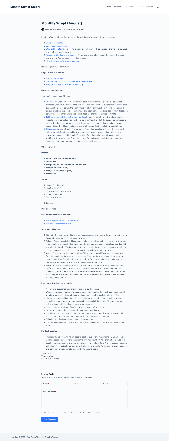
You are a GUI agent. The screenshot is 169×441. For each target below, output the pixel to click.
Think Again (51, 129)
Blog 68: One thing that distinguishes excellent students (70, 81)
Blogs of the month (54, 43)
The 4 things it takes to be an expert (62, 220)
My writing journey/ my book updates (62, 61)
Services (117, 7)
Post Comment (50, 419)
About (141, 7)
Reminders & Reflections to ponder (61, 55)
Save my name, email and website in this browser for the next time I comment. (72, 413)
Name (46, 384)
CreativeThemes (51, 437)
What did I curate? (54, 49)
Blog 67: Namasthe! (54, 78)
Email (75, 384)
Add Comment (49, 392)
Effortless (50, 102)
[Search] (158, 7)
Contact (149, 7)
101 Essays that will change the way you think (66, 117)
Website (105, 384)
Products (129, 7)
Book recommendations (56, 46)
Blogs (81, 29)
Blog (109, 7)
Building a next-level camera (58, 223)
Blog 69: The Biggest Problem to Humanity (64, 84)
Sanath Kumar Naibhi (25, 6)
